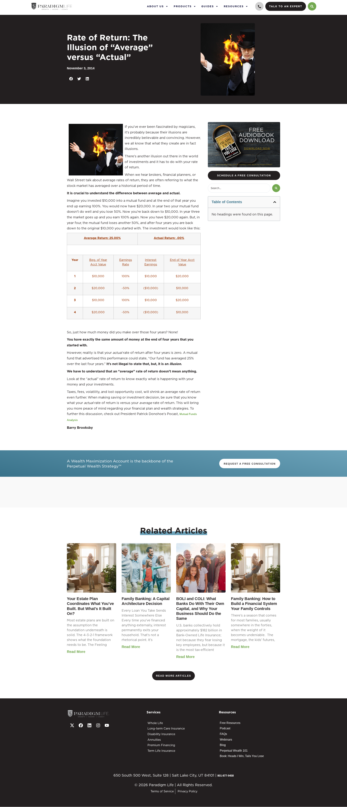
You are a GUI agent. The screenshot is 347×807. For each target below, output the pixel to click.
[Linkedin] (89, 725)
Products (183, 6)
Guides (207, 6)
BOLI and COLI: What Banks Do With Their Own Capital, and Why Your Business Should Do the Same (200, 608)
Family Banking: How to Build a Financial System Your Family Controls (254, 603)
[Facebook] (80, 725)
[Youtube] (106, 725)
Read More (76, 652)
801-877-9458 (225, 775)
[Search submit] (276, 188)
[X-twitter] (72, 725)
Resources (234, 6)
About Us (155, 6)
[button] (71, 79)
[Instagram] (98, 725)
